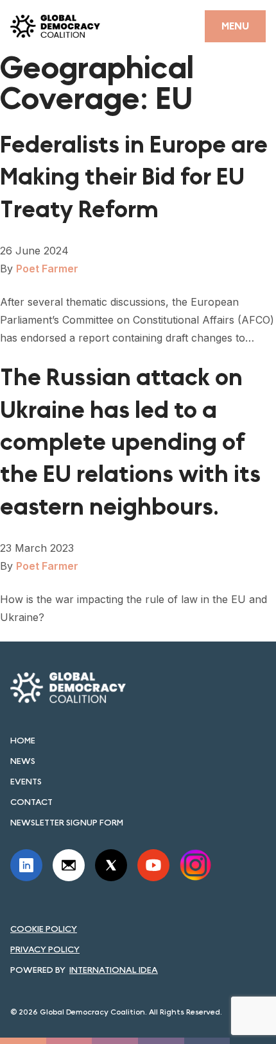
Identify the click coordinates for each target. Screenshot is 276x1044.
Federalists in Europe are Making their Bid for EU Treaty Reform (134, 177)
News (22, 760)
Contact (31, 802)
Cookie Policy (43, 928)
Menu (235, 26)
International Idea (113, 969)
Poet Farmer (47, 268)
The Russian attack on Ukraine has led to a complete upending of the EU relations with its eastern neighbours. (130, 442)
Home (22, 740)
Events (26, 781)
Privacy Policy (45, 949)
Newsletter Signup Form (66, 822)
